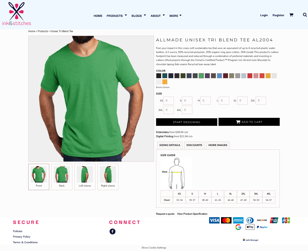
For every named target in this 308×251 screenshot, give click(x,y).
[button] (117, 14)
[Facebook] (112, 231)
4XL (179, 110)
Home (31, 31)
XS (161, 100)
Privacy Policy (21, 236)
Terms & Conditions (25, 242)
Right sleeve (108, 185)
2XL (253, 100)
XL (235, 100)
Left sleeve (85, 185)
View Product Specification (192, 214)
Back (62, 185)
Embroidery (162, 132)
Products (43, 31)
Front (39, 185)
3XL (160, 110)
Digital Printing (164, 136)
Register (278, 14)
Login (264, 14)
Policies (17, 231)
